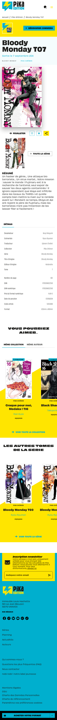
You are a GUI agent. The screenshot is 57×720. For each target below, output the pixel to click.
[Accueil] (13, 6)
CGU (4, 691)
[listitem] (4, 618)
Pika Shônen (17, 17)
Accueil (5, 17)
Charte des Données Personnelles (21, 695)
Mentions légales (11, 687)
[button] (39, 28)
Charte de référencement (16, 698)
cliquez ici (31, 568)
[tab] (8, 224)
